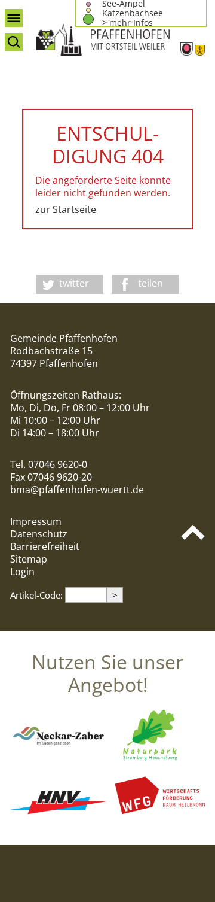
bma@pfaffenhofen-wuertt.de (77, 489)
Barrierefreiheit (44, 546)
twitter (74, 283)
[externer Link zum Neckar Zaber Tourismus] (59, 760)
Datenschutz (38, 533)
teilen (150, 283)
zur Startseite (65, 209)
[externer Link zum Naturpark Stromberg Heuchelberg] (156, 760)
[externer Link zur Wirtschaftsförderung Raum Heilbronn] (156, 818)
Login (22, 571)
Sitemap (28, 559)
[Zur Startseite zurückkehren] (120, 39)
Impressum (36, 521)
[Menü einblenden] (14, 18)
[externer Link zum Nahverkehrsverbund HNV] (59, 818)
